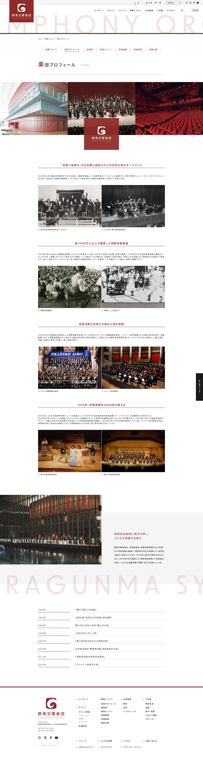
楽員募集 (105, 719)
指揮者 (104, 707)
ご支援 (160, 10)
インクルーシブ (129, 711)
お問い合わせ (151, 741)
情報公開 (105, 722)
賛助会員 (149, 703)
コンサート (99, 10)
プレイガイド (83, 721)
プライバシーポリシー (132, 747)
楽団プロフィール (108, 703)
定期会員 (83, 726)
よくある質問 (106, 741)
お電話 (81, 718)
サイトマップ (106, 747)
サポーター (150, 719)
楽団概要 (105, 715)
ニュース (122, 10)
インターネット (84, 716)
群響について (135, 10)
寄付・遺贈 (150, 711)
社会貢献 (149, 10)
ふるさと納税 (151, 715)
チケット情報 (84, 712)
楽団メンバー (107, 711)
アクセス (170, 10)
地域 (125, 707)
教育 (125, 703)
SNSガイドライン (86, 747)
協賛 (147, 707)
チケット (111, 10)
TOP (40, 39)
